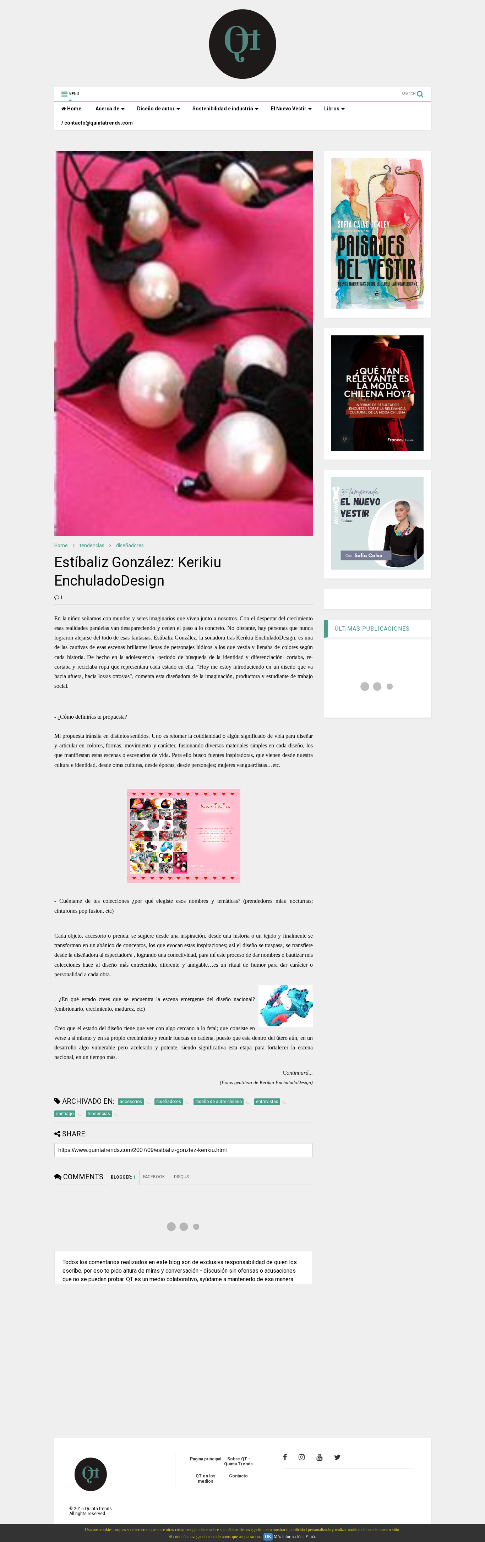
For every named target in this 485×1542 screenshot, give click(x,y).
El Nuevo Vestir (288, 108)
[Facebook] (285, 1457)
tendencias (92, 545)
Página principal (205, 1458)
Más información (288, 1536)
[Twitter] (337, 1457)
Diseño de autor (156, 108)
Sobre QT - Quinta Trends (238, 1461)
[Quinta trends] (243, 78)
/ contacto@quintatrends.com (97, 123)
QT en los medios (206, 1478)
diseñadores (130, 545)
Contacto (238, 1476)
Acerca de (107, 108)
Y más (310, 1536)
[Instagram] (302, 1457)
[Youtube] (319, 1457)
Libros (331, 108)
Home (73, 108)
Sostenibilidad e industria (222, 108)
